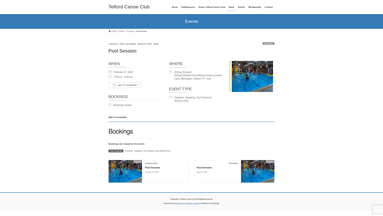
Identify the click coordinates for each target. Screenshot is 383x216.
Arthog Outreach (183, 72)
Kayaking (190, 97)
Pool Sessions (204, 97)
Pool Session (152, 167)
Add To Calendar (126, 85)
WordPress (178, 203)
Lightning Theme (192, 203)
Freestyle (269, 43)
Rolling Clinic (181, 100)
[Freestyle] (125, 171)
